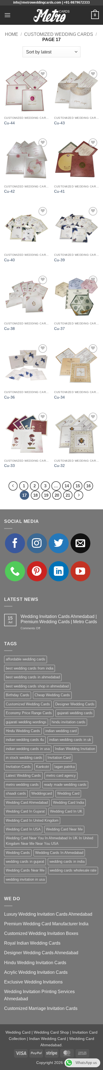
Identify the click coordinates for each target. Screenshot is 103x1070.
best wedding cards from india (29, 668)
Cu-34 (59, 397)
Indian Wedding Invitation (75, 749)
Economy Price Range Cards (29, 713)
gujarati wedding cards (75, 713)
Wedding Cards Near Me (25, 870)
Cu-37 (59, 329)
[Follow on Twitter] (59, 543)
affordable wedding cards (25, 659)
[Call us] (15, 571)
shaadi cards (16, 793)
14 (67, 485)
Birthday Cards (17, 695)
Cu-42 (9, 191)
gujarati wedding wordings (26, 722)
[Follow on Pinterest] (37, 571)
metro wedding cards (22, 785)
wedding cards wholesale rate (73, 870)
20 (57, 495)
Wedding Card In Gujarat (25, 811)
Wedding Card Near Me (64, 829)
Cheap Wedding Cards (52, 695)
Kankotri (42, 767)
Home (11, 34)
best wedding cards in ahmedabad (33, 677)
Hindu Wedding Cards (23, 731)
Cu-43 (59, 123)
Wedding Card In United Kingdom (32, 820)
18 (35, 495)
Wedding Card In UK (66, 811)
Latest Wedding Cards (23, 775)
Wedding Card (68, 793)
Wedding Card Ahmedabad (27, 802)
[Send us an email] (81, 543)
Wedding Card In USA (23, 829)
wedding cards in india (67, 861)
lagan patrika (64, 767)
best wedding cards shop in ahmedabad (37, 686)
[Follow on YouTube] (81, 571)
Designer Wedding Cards (74, 704)
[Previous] (13, 486)
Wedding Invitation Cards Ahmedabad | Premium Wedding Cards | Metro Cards (59, 619)
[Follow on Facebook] (15, 543)
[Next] (78, 495)
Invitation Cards (18, 767)
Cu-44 (9, 123)
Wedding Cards (18, 853)
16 (88, 485)
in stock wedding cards (24, 758)
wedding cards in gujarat (25, 861)
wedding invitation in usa (25, 879)
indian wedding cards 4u (25, 740)
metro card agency (61, 775)
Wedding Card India (68, 802)
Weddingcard (41, 793)
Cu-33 (9, 466)
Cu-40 (9, 260)
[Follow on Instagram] (37, 543)
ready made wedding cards (65, 785)
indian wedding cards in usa (28, 749)
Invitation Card (59, 758)
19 (46, 495)
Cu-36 (9, 397)
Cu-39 (59, 260)
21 (68, 495)
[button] (7, 15)
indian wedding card (61, 731)
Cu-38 (9, 329)
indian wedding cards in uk (70, 740)
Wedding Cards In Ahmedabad (59, 853)
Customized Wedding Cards (58, 34)
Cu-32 (59, 466)
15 (78, 485)
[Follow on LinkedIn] (59, 571)
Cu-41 (59, 191)
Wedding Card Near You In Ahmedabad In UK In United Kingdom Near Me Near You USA (49, 841)
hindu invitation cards (68, 722)
